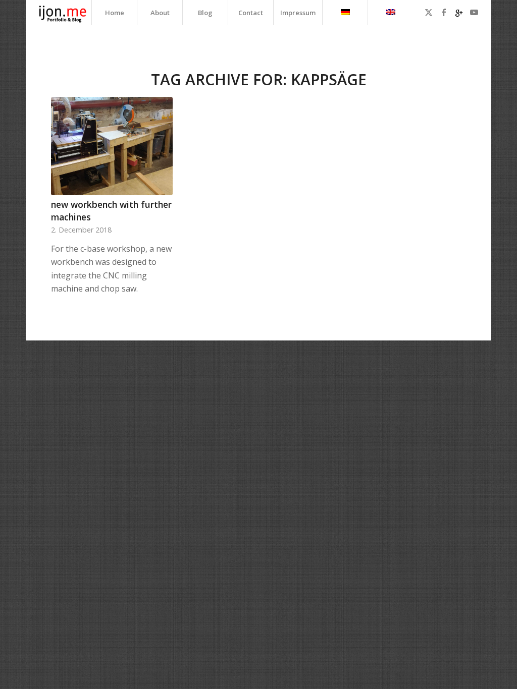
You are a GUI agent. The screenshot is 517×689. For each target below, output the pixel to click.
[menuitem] (114, 12)
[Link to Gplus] (459, 12)
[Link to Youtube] (474, 12)
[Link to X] (428, 12)
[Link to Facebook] (443, 12)
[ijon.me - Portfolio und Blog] (62, 12)
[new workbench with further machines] (112, 146)
